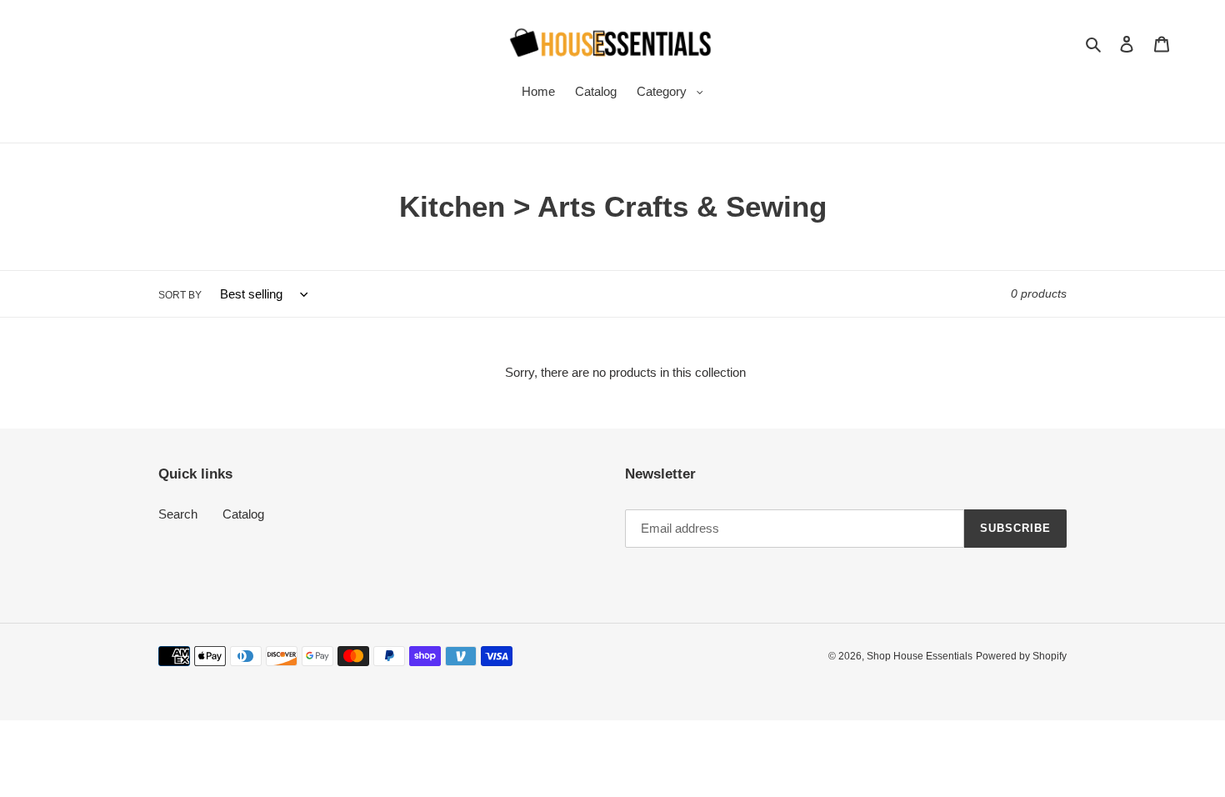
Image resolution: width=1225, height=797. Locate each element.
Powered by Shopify (1021, 656)
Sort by (180, 295)
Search (178, 514)
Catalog (243, 514)
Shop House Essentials (919, 656)
